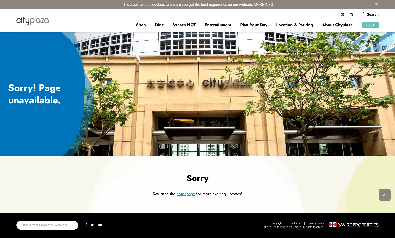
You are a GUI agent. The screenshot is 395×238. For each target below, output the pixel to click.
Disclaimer (295, 223)
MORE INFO (263, 4)
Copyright (277, 223)
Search (373, 14)
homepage (186, 194)
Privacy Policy (316, 223)
